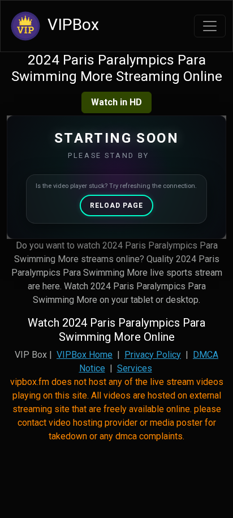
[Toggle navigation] (210, 26)
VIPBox (71, 24)
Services (134, 368)
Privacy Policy (152, 354)
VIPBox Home (85, 354)
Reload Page (116, 205)
